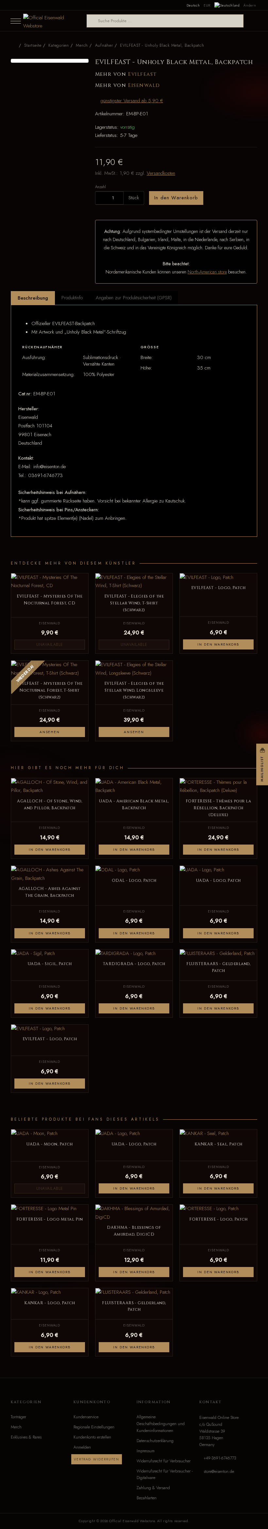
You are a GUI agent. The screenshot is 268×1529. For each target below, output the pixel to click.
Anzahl (100, 186)
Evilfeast (142, 74)
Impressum (146, 1451)
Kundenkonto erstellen (92, 1437)
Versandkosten (161, 173)
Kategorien (58, 45)
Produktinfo (72, 297)
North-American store (207, 272)
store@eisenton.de (219, 1471)
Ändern (249, 5)
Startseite (32, 45)
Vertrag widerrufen (96, 1459)
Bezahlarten (147, 1498)
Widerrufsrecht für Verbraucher (164, 1461)
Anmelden (82, 1447)
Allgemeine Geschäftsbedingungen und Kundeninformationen (161, 1424)
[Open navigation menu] (16, 21)
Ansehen (50, 732)
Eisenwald (144, 85)
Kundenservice (86, 1417)
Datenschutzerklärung (155, 1441)
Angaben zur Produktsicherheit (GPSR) (134, 297)
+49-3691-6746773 (220, 1458)
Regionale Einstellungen (94, 1427)
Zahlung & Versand (153, 1488)
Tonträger (18, 1417)
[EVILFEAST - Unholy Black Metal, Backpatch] (50, 61)
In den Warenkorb (176, 197)
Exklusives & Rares (26, 1437)
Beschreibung (33, 298)
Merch (16, 1427)
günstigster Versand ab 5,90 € (132, 100)
